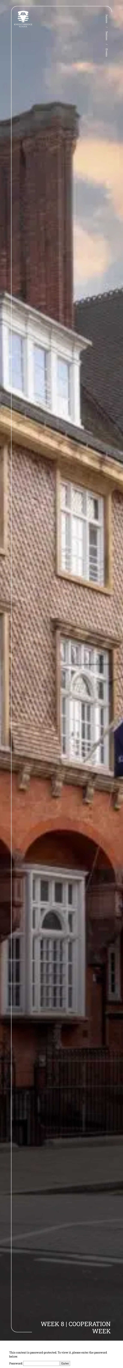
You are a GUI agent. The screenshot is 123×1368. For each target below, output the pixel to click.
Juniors (106, 18)
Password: (16, 1363)
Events (106, 52)
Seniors (106, 35)
